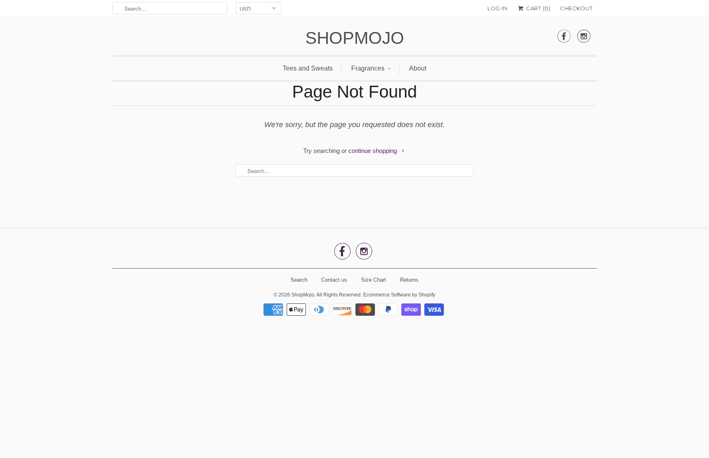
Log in (497, 8)
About (417, 68)
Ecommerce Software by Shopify (399, 295)
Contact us (334, 280)
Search (298, 280)
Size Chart (373, 280)
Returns (409, 280)
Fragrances (367, 68)
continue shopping (373, 150)
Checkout (576, 8)
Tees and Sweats (308, 68)
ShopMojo (354, 38)
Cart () (537, 8)
